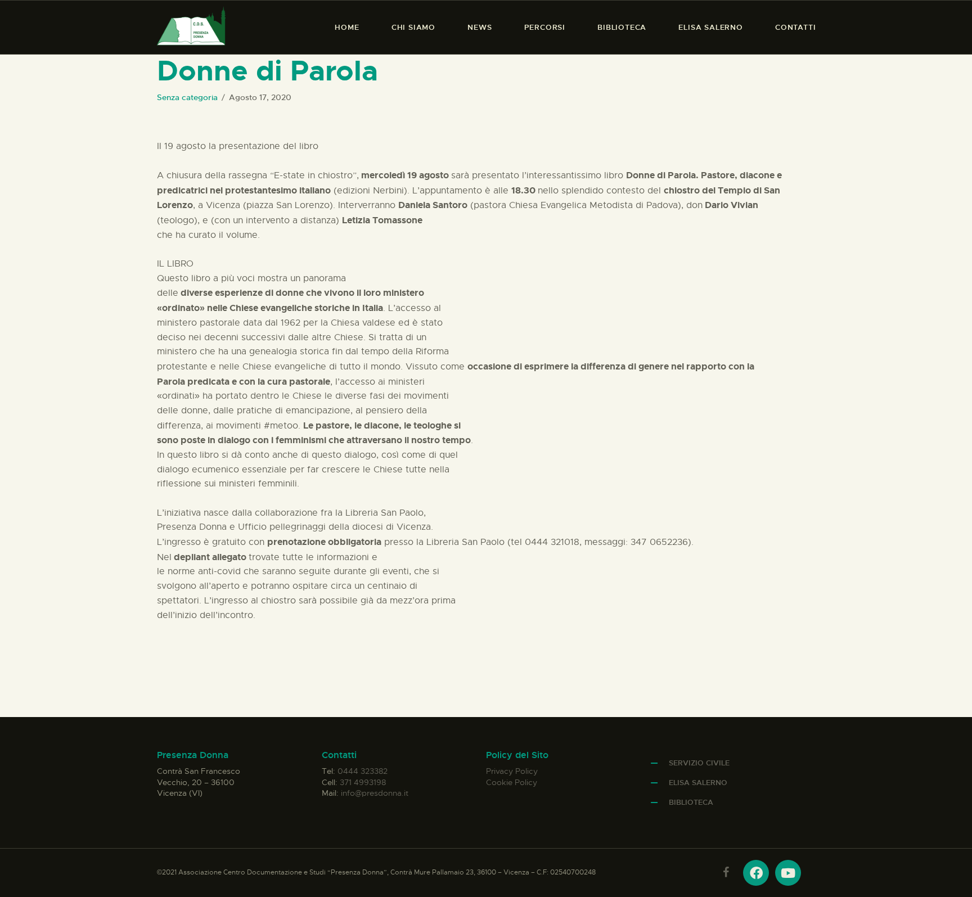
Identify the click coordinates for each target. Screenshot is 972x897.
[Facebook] (756, 873)
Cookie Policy (511, 782)
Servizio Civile (699, 763)
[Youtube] (788, 873)
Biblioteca (691, 802)
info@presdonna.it (374, 793)
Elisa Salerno (698, 782)
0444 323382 (363, 771)
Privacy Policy (512, 771)
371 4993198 (363, 782)
